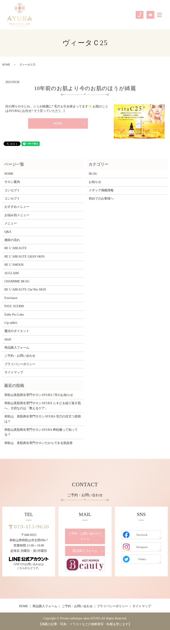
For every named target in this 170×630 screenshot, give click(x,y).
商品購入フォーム (16, 347)
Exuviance (10, 298)
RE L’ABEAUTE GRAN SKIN (24, 256)
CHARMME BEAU (16, 281)
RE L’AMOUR (13, 264)
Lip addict (10, 322)
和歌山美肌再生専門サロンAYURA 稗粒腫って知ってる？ (41, 432)
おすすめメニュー (16, 206)
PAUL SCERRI (14, 306)
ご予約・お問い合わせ (19, 355)
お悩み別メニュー (16, 215)
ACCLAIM (11, 273)
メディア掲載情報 (101, 190)
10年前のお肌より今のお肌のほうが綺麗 (85, 88)
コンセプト (12, 190)
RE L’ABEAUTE (15, 248)
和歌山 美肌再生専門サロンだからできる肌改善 (38, 443)
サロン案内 (12, 182)
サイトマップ (13, 372)
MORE (58, 123)
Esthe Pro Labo (14, 314)
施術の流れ (12, 240)
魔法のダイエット (16, 331)
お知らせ (95, 182)
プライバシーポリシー (19, 364)
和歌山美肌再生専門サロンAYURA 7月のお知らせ (38, 395)
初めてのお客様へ (101, 198)
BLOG (93, 173)
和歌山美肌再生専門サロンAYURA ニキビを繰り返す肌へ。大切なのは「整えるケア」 (42, 405)
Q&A (7, 231)
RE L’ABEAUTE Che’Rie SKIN (25, 289)
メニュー (10, 223)
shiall (7, 339)
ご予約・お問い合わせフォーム (85, 536)
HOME (6, 64)
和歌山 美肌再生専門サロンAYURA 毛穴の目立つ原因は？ (42, 419)
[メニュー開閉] (159, 15)
